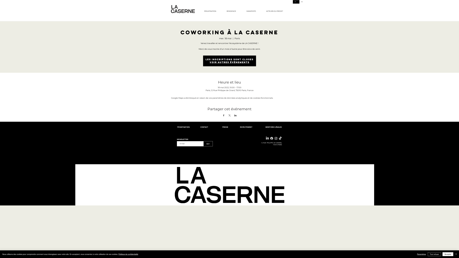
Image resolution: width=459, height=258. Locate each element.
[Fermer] (456, 254)
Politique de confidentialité (128, 254)
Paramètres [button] (421, 254)
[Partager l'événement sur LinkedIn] (235, 115)
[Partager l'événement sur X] (229, 115)
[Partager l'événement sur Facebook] (224, 115)
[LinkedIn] (267, 138)
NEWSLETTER (182, 139)
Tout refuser (434, 254)
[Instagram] (276, 138)
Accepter (448, 254)
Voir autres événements (229, 62)
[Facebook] (271, 138)
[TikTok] (280, 138)
